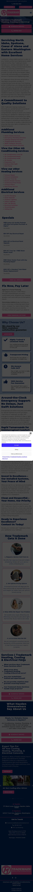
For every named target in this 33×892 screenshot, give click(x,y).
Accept (16, 445)
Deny (16, 449)
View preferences (16, 454)
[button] (30, 433)
